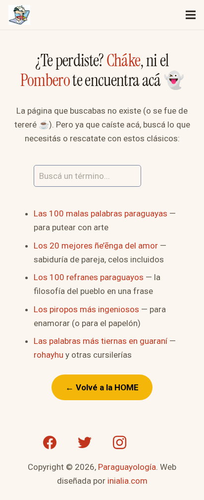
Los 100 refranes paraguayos (89, 277)
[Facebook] (50, 442)
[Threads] (154, 442)
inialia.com (127, 481)
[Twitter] (84, 442)
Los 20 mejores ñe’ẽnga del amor (96, 245)
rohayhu (48, 355)
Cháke (123, 60)
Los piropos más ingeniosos (86, 309)
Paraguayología (127, 467)
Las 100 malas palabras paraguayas (100, 213)
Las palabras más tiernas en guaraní (100, 341)
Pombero (45, 80)
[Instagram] (119, 442)
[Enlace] (19, 15)
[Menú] (190, 14)
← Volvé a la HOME (102, 387)
